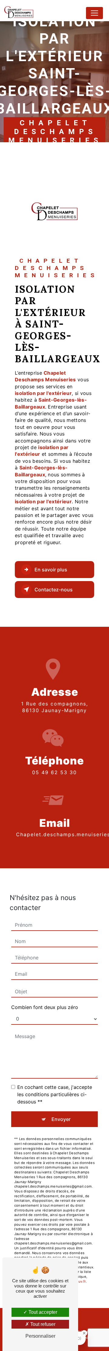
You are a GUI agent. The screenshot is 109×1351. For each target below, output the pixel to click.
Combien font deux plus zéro (44, 1007)
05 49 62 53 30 (54, 772)
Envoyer (61, 1119)
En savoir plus (51, 570)
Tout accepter (42, 1312)
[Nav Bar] (94, 13)
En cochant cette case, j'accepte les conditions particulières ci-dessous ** (54, 1094)
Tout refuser (42, 1324)
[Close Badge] (84, 1333)
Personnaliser (40, 1336)
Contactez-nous (54, 590)
